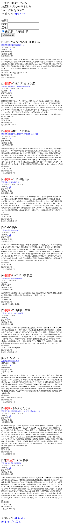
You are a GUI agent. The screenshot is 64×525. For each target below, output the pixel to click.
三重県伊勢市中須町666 (9, 230)
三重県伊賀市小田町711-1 (10, 361)
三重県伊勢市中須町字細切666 (11, 278)
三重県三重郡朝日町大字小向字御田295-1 (15, 86)
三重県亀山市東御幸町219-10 (11, 182)
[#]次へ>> (19, 13)
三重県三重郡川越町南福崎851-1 (12, 45)
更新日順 (22, 31)
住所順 (9, 31)
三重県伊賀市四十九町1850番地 (12, 313)
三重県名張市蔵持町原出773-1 (11, 463)
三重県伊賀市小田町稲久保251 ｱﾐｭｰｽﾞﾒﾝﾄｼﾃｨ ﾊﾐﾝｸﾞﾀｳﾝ (20, 411)
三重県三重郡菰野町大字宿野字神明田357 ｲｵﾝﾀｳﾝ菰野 (20, 134)
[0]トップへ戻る (11, 521)
